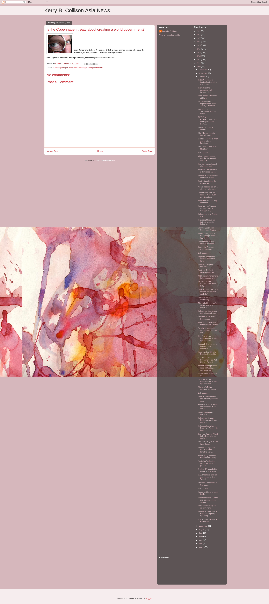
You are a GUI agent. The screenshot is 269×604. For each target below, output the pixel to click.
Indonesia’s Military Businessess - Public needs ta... (207, 420)
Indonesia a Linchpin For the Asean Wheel (208, 176)
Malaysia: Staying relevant (205, 265)
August (202, 529)
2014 (199, 49)
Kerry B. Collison (169, 31)
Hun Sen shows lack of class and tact (207, 165)
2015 (199, 45)
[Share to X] (91, 64)
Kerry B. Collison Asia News (77, 10)
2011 (199, 60)
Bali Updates (203, 152)
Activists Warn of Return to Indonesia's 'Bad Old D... (208, 406)
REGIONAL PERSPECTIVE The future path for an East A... (207, 120)
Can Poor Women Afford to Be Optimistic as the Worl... (208, 436)
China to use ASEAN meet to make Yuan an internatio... (207, 195)
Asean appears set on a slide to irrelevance (207, 188)
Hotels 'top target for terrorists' (206, 413)
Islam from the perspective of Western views (205, 90)
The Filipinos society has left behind (206, 134)
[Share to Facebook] (93, 64)
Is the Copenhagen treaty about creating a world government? (78, 68)
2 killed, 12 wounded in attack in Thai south (207, 470)
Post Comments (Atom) (105, 160)
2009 (199, 67)
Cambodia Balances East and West (206, 248)
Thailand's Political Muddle (205, 128)
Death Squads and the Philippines (207, 182)
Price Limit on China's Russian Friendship (207, 353)
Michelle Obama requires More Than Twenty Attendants (207, 103)
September (203, 526)
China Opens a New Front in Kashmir (206, 242)
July (201, 533)
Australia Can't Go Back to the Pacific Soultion (208, 323)
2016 (199, 42)
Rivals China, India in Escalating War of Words (206, 236)
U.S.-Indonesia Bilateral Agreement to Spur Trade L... (207, 477)
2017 (199, 38)
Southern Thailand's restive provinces (206, 271)
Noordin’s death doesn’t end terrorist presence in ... (208, 398)
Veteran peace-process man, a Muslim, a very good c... (207, 368)
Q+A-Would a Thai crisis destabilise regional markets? (208, 291)
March (201, 547)
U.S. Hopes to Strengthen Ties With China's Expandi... (207, 360)
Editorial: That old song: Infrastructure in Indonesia (207, 346)
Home (100, 151)
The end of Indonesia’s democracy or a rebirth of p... (207, 305)
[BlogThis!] (88, 64)
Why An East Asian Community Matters (207, 229)
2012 (199, 56)
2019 (199, 31)
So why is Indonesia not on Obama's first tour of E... (208, 330)
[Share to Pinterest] (96, 64)
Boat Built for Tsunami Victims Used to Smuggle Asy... (207, 208)
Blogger (148, 598)
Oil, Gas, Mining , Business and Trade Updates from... (207, 338)
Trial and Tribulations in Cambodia (207, 484)
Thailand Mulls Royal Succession (206, 318)
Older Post (147, 151)
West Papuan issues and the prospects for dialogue (207, 158)
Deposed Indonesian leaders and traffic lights (206, 258)
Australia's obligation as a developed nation (207, 171)
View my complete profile (169, 35)
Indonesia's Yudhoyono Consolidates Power (207, 312)
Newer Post (52, 151)
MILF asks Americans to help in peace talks (208, 277)
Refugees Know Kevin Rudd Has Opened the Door (208, 428)
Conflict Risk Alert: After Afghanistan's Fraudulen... (208, 141)
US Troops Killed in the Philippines (207, 520)
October (202, 77)
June (201, 537)
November (203, 73)
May (201, 540)
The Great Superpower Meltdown (207, 148)
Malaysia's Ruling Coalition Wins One (207, 388)
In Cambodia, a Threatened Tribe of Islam (207, 111)
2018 (199, 35)
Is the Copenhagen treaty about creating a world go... (207, 82)
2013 (199, 52)
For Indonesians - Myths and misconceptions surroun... (208, 500)
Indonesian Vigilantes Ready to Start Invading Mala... (206, 449)
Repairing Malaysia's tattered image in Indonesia (206, 222)
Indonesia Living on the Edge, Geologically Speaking (207, 513)
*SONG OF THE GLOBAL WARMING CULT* (207, 284)
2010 (199, 63)
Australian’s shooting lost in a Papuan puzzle (206, 463)
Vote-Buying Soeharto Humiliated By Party (207, 456)
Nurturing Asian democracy (204, 298)
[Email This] (85, 64)
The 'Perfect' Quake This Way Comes (208, 443)
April (201, 544)
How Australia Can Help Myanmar (207, 202)
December (203, 70)
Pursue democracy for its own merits (207, 507)
